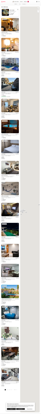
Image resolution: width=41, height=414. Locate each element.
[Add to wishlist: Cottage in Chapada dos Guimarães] (17, 286)
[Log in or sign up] (37, 1)
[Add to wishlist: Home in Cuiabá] (17, 204)
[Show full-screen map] (38, 8)
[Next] (16, 389)
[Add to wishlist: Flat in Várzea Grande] (17, 162)
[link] (3, 389)
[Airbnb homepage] (3, 1)
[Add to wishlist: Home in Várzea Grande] (17, 121)
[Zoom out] (38, 12)
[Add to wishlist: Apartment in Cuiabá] (17, 19)
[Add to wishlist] (17, 9)
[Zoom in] (38, 10)
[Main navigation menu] (39, 1)
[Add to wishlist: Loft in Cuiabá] (17, 369)
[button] (12, 13)
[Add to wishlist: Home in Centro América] (17, 183)
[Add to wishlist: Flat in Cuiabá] (17, 39)
